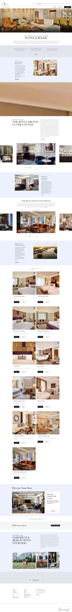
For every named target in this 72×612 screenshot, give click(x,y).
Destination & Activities (57, 3)
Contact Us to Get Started (55, 525)
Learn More (36, 210)
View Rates (16, 406)
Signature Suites (45, 3)
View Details (23, 406)
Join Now (16, 262)
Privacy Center (26, 597)
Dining (51, 3)
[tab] (32, 268)
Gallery (70, 3)
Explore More (17, 79)
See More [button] (42, 194)
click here (67, 610)
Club (49, 3)
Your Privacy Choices (28, 595)
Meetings (62, 3)
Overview (34, 3)
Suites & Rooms (39, 3)
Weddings (66, 3)
